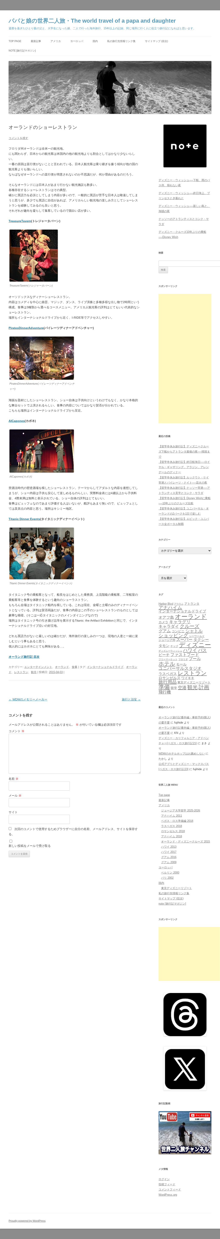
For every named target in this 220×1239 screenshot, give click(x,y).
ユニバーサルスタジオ (180, 668)
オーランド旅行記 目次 (24, 656)
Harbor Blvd (166, 603)
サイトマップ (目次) (156, 41)
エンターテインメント (38, 667)
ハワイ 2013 (168, 846)
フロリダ (183, 659)
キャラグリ (180, 621)
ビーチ (164, 655)
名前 (13, 778)
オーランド (62, 667)
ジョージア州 (167, 640)
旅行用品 (168, 681)
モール (181, 664)
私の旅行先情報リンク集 (121, 41)
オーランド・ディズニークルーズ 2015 (185, 841)
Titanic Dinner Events (24, 519)
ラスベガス (168, 674)
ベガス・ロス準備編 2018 (177, 820)
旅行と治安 (131, 699)
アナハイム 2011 (171, 815)
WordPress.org (168, 1194)
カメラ (163, 622)
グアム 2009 (168, 862)
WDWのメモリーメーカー (28, 699)
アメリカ (55, 41)
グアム (165, 631)
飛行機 (165, 692)
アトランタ (191, 603)
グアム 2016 (168, 857)
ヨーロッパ (76, 41)
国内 (95, 41)
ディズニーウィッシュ (170, 651)
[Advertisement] (185, 358)
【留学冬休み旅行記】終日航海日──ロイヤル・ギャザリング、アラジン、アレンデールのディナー (184, 467)
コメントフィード (170, 1189)
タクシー (201, 640)
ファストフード (184, 654)
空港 (182, 687)
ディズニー (195, 644)
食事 (74, 667)
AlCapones (17, 421)
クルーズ (189, 626)
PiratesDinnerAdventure (26, 328)
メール (15, 795)
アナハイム (170, 607)
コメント (16, 731)
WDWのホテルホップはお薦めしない (182, 753)
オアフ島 (166, 617)
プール (195, 658)
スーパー (184, 639)
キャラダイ (169, 626)
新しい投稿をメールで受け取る (30, 845)
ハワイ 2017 (168, 852)
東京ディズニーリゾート (194, 682)
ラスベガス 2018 (171, 826)
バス (202, 650)
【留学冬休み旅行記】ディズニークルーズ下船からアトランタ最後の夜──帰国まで (184, 451)
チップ (174, 646)
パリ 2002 (167, 877)
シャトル (194, 630)
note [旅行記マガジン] (22, 50)
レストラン (21, 672)
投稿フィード (167, 1184)
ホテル (167, 664)
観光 (34, 672)
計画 (204, 687)
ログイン (164, 1179)
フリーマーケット (168, 659)
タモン (164, 646)
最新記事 (36, 41)
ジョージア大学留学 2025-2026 (180, 810)
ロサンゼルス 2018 (173, 831)
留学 (174, 688)
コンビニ (178, 631)
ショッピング (173, 635)
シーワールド (197, 636)
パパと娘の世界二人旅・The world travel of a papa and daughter (92, 20)
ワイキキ (187, 678)
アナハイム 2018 (171, 836)
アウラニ (178, 604)
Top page (15, 41)
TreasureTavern (20, 221)
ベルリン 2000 (170, 872)
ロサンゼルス (169, 678)
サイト (13, 812)
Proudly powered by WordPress (27, 1220)
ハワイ (190, 650)
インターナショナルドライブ (105, 667)
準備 (164, 687)
